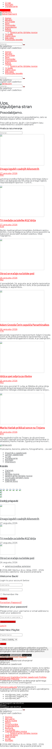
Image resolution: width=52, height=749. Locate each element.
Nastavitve (16, 655)
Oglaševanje (11, 6)
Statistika (15, 677)
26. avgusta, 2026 (8, 278)
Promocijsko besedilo (14, 39)
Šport (7, 23)
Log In (3, 625)
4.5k (2, 226)
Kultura (8, 29)
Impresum (10, 462)
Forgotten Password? (11, 602)
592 (2, 175)
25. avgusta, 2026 (8, 381)
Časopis (8, 30)
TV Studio (9, 34)
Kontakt (9, 4)
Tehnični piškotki (8, 687)
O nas (8, 3)
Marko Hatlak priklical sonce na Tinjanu (22, 427)
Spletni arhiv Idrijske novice (23, 32)
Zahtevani (5, 677)
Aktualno (8, 20)
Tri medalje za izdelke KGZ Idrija (18, 220)
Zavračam (27, 655)
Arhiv (7, 472)
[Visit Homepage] (6, 12)
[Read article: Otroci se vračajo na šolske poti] (26, 254)
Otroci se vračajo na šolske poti (17, 273)
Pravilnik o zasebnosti (16, 453)
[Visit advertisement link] (8, 14)
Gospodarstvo (11, 27)
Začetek (9, 470)
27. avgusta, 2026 (8, 173)
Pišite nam (5, 10)
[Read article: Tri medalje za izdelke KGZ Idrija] (26, 201)
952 (2, 382)
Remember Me (10, 594)
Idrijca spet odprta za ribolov (16, 376)
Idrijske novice (12, 474)
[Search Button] (24, 44)
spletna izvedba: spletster (18, 566)
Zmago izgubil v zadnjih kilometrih (19, 169)
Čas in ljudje (10, 21)
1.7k (2, 331)
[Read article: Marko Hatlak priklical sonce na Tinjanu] (26, 408)
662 (2, 280)
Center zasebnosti (14, 455)
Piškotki (23, 657)
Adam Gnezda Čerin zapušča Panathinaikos (24, 325)
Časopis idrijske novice (16, 731)
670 (2, 434)
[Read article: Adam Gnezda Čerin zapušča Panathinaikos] (26, 306)
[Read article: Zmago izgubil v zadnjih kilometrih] (26, 150)
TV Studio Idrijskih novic (17, 478)
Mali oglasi (9, 38)
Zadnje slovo (10, 36)
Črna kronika (10, 25)
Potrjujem (5, 655)
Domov (8, 18)
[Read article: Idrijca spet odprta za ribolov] (26, 357)
